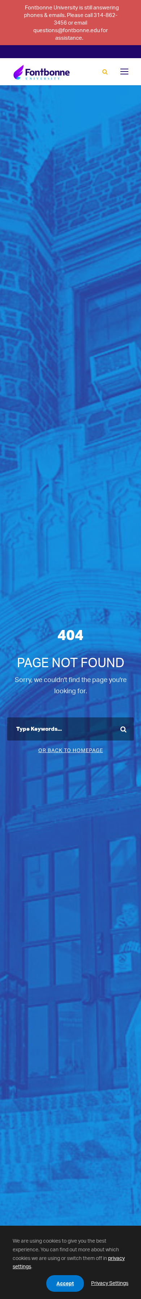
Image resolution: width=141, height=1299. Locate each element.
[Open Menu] (124, 71)
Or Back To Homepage (70, 750)
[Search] (105, 72)
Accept (65, 1283)
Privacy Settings (109, 1283)
